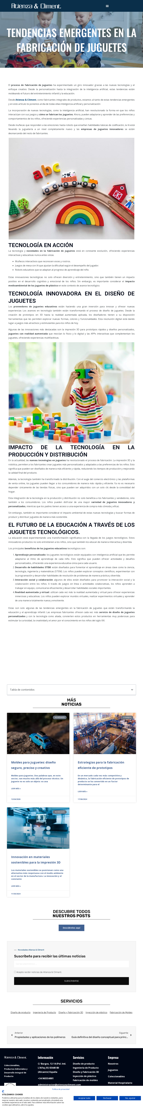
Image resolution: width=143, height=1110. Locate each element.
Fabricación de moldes (85, 1080)
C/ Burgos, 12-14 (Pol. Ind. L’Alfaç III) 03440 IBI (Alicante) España (52, 1067)
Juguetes (113, 1070)
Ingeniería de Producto (44, 1012)
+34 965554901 (46, 1078)
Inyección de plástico (96, 1012)
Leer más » (16, 788)
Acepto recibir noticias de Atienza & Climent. (39, 972)
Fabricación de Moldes (121, 1012)
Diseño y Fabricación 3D (71, 1012)
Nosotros (113, 1063)
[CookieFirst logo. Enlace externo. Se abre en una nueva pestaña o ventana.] (3, 1091)
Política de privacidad (60, 1089)
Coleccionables (116, 1076)
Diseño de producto (20, 1012)
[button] (107, 6)
